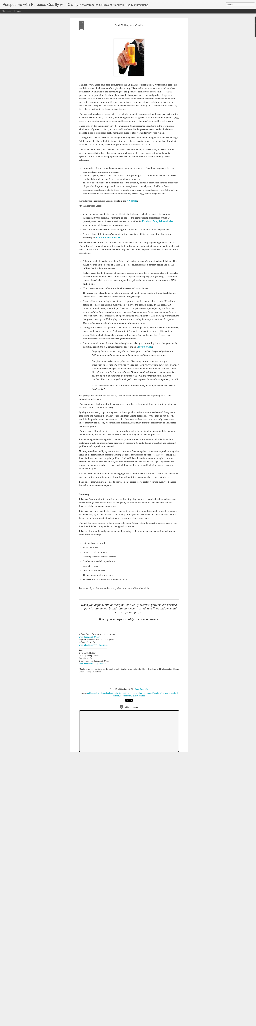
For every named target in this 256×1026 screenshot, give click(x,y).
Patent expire (158, 693)
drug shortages (145, 693)
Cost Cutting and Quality (129, 25)
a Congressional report (107, 237)
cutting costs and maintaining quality (102, 693)
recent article (145, 346)
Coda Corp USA (141, 689)
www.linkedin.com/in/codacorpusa (93, 644)
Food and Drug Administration (158, 221)
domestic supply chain (128, 693)
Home (18, 11)
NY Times (132, 200)
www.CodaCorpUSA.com (89, 636)
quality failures (139, 695)
